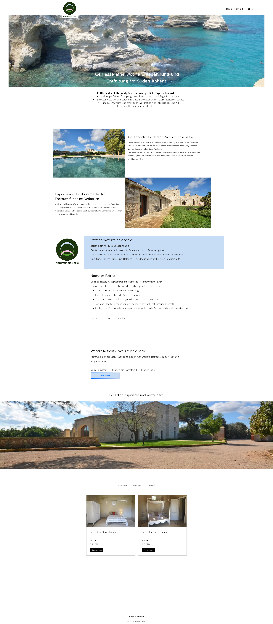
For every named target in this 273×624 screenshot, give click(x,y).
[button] (136, 435)
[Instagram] (252, 9)
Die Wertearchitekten (139, 621)
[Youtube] (249, 9)
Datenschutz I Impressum (136, 617)
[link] (122, 485)
